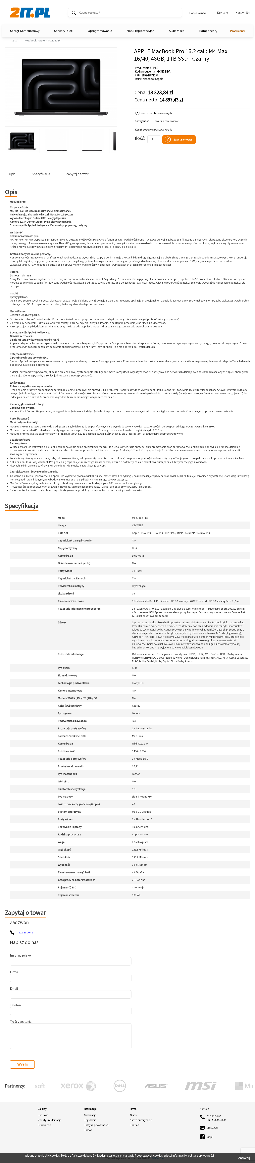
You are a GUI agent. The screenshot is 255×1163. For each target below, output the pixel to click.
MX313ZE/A (54, 40)
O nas (133, 1115)
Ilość (139, 138)
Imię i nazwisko (20, 955)
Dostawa (43, 1115)
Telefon (15, 1005)
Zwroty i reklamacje (49, 1120)
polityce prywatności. (201, 1155)
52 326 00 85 (214, 1116)
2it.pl (15, 40)
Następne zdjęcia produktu (113, 140)
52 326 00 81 (26, 932)
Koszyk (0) (242, 13)
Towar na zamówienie (166, 121)
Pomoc (88, 1130)
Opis (12, 174)
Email (14, 988)
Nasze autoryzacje (141, 1120)
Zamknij (244, 1158)
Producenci (237, 31)
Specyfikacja (41, 174)
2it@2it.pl (212, 1128)
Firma (14, 972)
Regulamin (90, 1120)
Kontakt (223, 13)
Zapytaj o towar (77, 174)
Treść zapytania (20, 1021)
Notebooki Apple (35, 40)
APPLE (154, 68)
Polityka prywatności (96, 1125)
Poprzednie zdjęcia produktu (9, 140)
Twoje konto (197, 13)
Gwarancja (90, 1115)
